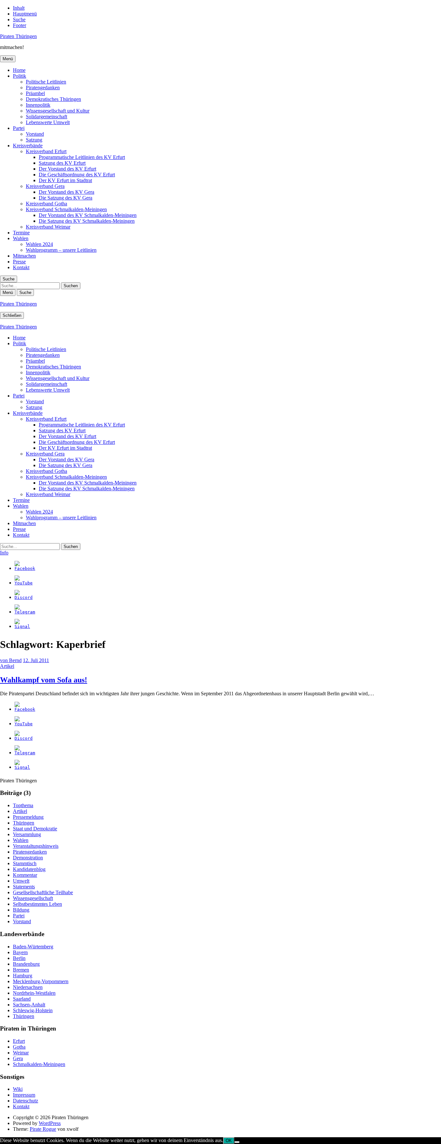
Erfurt (19, 1041)
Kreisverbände (28, 145)
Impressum (24, 1095)
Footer (19, 25)
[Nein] (237, 1142)
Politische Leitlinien (46, 81)
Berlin (19, 958)
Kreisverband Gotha (46, 203)
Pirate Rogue (43, 1129)
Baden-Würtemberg (33, 946)
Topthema (23, 805)
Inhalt (19, 8)
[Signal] (22, 626)
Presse (19, 261)
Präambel (35, 93)
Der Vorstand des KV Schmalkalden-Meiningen (88, 215)
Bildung (21, 910)
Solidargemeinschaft (46, 116)
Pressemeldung (28, 817)
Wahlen (20, 238)
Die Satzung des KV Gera (65, 197)
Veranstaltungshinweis (35, 846)
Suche (19, 19)
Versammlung (27, 834)
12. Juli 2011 (36, 660)
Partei (19, 128)
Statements (24, 886)
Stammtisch (24, 863)
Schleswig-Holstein (33, 1010)
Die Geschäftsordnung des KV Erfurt (77, 174)
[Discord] (24, 597)
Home (19, 70)
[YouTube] (24, 583)
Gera (18, 1058)
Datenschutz (25, 1100)
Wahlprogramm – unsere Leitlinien (61, 250)
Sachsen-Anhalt (29, 1004)
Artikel (7, 666)
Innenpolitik (38, 105)
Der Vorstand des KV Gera (66, 192)
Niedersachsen (28, 987)
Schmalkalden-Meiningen (39, 1064)
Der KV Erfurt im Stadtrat (65, 180)
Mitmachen (24, 256)
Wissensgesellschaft (33, 898)
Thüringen (23, 823)
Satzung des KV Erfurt (62, 163)
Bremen (21, 970)
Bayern (20, 952)
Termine (21, 232)
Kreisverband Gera (45, 186)
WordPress (50, 1123)
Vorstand (35, 134)
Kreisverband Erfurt (46, 151)
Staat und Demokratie (35, 828)
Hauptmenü (25, 13)
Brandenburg (26, 964)
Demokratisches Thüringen (53, 99)
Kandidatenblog (29, 869)
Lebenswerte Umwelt (48, 122)
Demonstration (28, 857)
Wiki (18, 1089)
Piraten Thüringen (18, 36)
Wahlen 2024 (39, 244)
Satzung (34, 139)
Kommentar (25, 875)
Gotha (19, 1047)
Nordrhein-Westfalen (34, 993)
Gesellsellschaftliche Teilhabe (43, 892)
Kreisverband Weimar (48, 227)
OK (229, 1140)
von (11, 660)
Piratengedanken (43, 87)
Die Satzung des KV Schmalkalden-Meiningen (87, 221)
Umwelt (21, 881)
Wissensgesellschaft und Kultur (57, 110)
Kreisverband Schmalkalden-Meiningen (66, 209)
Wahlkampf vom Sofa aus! (43, 680)
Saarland (22, 999)
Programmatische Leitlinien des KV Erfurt (82, 157)
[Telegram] (25, 612)
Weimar (21, 1052)
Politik (19, 76)
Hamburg (22, 975)
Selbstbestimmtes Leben (37, 904)
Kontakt (21, 267)
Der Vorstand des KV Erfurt (67, 168)
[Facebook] (25, 568)
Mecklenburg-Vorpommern (40, 981)
